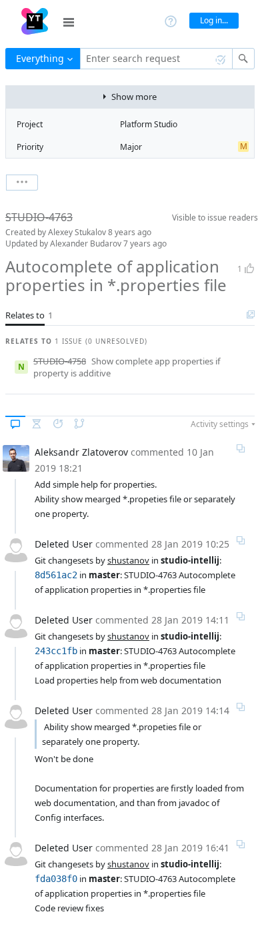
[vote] (249, 268)
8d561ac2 (56, 575)
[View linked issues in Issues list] (251, 315)
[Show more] (22, 183)
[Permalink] (240, 448)
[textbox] (156, 59)
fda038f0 (56, 878)
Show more (134, 97)
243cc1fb (56, 651)
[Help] (170, 20)
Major (131, 147)
